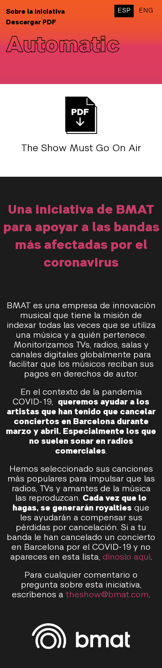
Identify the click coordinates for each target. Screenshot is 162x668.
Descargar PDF (31, 23)
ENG (146, 11)
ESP (124, 11)
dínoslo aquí (127, 557)
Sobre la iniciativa (35, 12)
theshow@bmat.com (107, 595)
